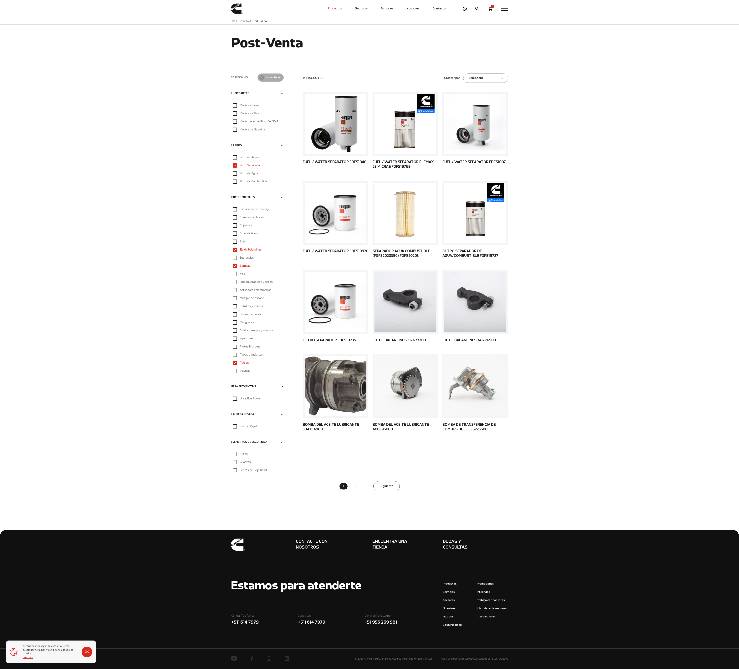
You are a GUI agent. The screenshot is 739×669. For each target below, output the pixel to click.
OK (87, 651)
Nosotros (412, 8)
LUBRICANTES (240, 93)
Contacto (439, 8)
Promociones (485, 584)
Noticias (448, 617)
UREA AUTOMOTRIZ (243, 387)
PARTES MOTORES (243, 197)
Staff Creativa (500, 659)
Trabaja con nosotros (491, 600)
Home (234, 21)
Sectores (361, 8)
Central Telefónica (245, 620)
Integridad (483, 592)
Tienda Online (486, 617)
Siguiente (386, 486)
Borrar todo (273, 77)
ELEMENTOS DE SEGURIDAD (249, 442)
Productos (335, 8)
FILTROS (236, 145)
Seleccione (476, 78)
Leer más (28, 657)
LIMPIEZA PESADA (242, 414)
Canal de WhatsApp (381, 620)
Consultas (311, 620)
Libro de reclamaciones (492, 608)
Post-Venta (261, 21)
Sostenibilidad (452, 625)
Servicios (387, 8)
